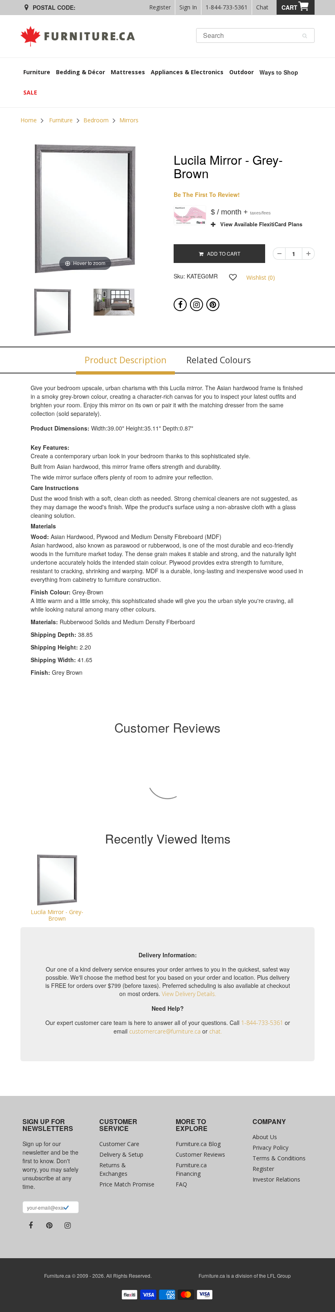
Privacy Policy (270, 1147)
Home (28, 120)
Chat (262, 7)
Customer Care (119, 1144)
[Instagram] (196, 304)
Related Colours (218, 360)
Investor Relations (276, 1179)
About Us (264, 1137)
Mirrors (128, 120)
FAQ (181, 1184)
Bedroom (96, 120)
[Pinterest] (212, 304)
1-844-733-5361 (226, 7)
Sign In (188, 7)
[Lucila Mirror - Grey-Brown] (57, 880)
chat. (215, 1031)
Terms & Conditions (279, 1158)
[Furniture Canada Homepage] (80, 36)
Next (171, 312)
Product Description (125, 360)
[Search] (304, 35)
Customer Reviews (200, 1154)
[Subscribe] (65, 1208)
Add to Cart (221, 253)
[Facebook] (180, 304)
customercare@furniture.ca (165, 1031)
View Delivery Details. (189, 994)
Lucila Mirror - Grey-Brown (57, 915)
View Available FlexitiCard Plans (258, 224)
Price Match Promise (126, 1184)
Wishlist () (260, 277)
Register (160, 7)
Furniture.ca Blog (198, 1144)
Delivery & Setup (121, 1154)
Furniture (61, 120)
